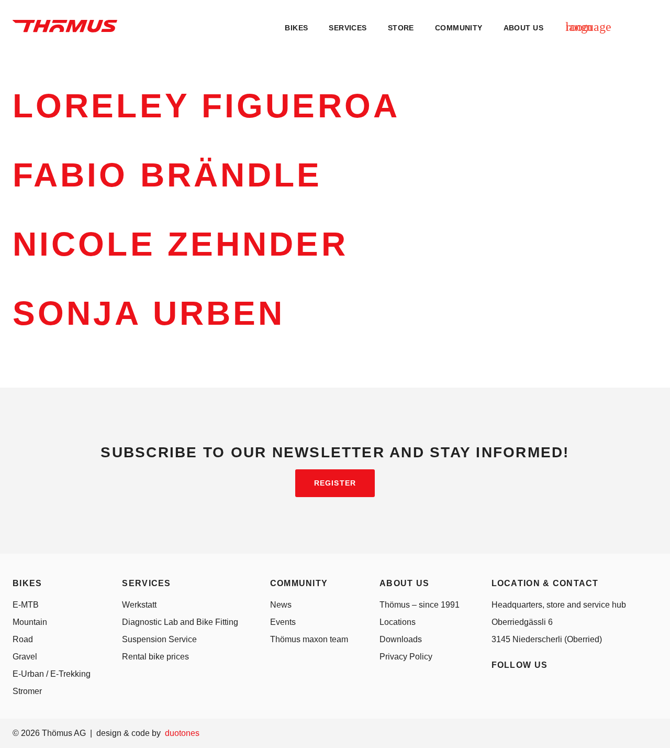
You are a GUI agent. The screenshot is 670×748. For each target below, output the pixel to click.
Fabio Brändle (167, 175)
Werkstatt (139, 604)
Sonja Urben (149, 313)
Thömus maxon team (309, 639)
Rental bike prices (155, 656)
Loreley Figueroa (206, 106)
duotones (182, 733)
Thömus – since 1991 (419, 604)
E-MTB (26, 604)
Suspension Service (159, 639)
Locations (397, 622)
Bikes (296, 28)
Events (283, 622)
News (281, 604)
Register (335, 483)
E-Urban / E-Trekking (52, 673)
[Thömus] (65, 26)
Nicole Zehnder (180, 244)
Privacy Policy (405, 656)
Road (23, 639)
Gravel (25, 656)
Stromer (27, 691)
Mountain (30, 622)
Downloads (400, 639)
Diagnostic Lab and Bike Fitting (180, 622)
